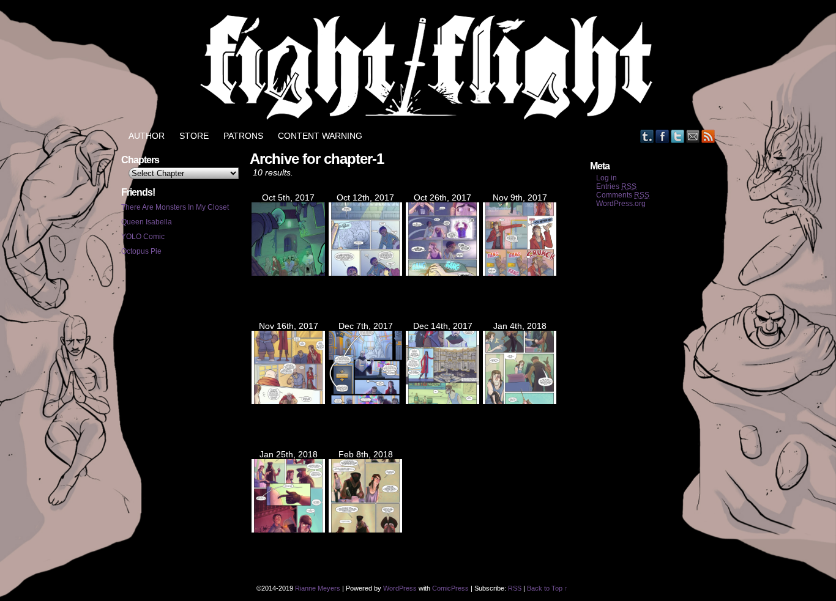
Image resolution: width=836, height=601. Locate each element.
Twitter (677, 136)
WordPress (400, 588)
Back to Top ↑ (547, 588)
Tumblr (647, 136)
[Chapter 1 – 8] (288, 529)
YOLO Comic (143, 236)
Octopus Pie (141, 251)
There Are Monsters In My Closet (175, 207)
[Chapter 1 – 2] (442, 273)
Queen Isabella (146, 222)
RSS (708, 136)
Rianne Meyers (317, 588)
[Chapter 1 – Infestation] (288, 273)
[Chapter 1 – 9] (365, 529)
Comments (622, 195)
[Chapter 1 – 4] (288, 401)
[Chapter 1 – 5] (365, 401)
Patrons (243, 136)
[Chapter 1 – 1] (365, 273)
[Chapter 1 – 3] (519, 273)
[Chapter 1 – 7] (519, 401)
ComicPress (450, 588)
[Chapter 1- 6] (442, 401)
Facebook (662, 136)
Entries (616, 186)
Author (147, 136)
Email (693, 136)
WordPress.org (621, 203)
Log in (606, 178)
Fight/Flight (424, 67)
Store (194, 136)
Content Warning (320, 136)
